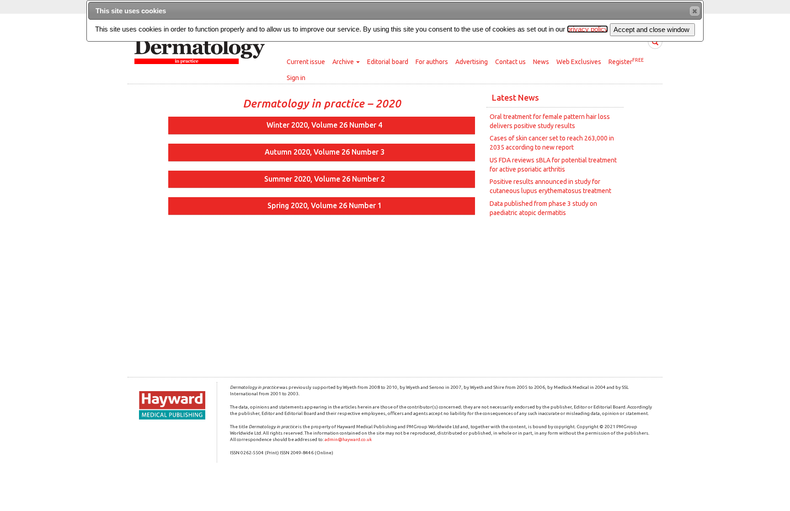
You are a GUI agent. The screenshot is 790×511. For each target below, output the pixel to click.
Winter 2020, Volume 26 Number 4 (324, 125)
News (541, 61)
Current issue (306, 61)
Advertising (471, 61)
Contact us (510, 61)
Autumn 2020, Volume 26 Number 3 (324, 152)
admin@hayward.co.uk (348, 439)
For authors (432, 61)
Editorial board (387, 61)
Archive (343, 61)
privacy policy (587, 29)
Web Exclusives (578, 61)
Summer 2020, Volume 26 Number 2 (324, 179)
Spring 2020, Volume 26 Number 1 (324, 205)
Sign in (296, 77)
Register (626, 61)
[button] (694, 11)
